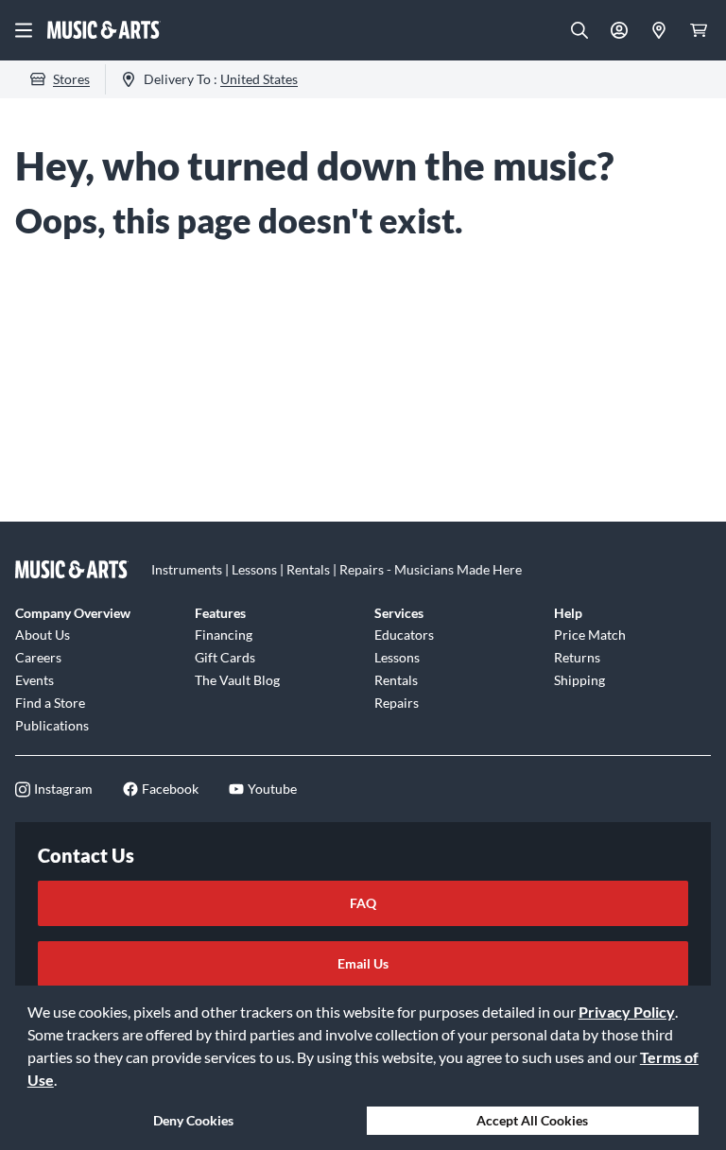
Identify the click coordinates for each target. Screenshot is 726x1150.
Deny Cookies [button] (193, 1120)
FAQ (363, 903)
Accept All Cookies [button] (532, 1120)
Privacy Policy (627, 1012)
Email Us (363, 963)
